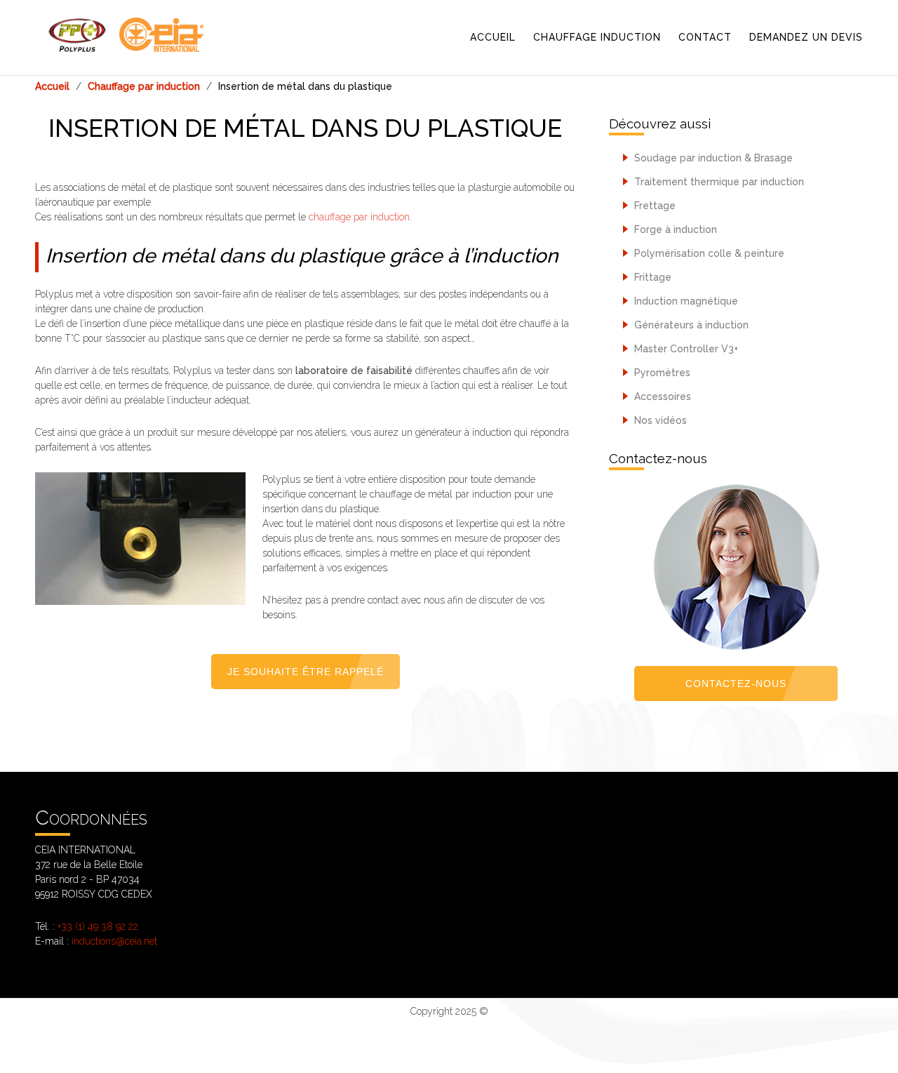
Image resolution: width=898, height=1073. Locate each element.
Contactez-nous (735, 683)
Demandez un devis (806, 37)
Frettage (653, 205)
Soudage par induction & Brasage (712, 158)
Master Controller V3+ (684, 348)
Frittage (651, 277)
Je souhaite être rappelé (305, 671)
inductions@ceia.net (114, 941)
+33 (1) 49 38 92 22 (98, 926)
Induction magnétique (684, 301)
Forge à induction (674, 229)
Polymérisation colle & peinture (707, 253)
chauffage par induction (359, 216)
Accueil (493, 37)
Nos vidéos (659, 420)
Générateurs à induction (690, 325)
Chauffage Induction (597, 37)
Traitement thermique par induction (717, 181)
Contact (705, 37)
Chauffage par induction (144, 86)
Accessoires (661, 396)
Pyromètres (660, 372)
